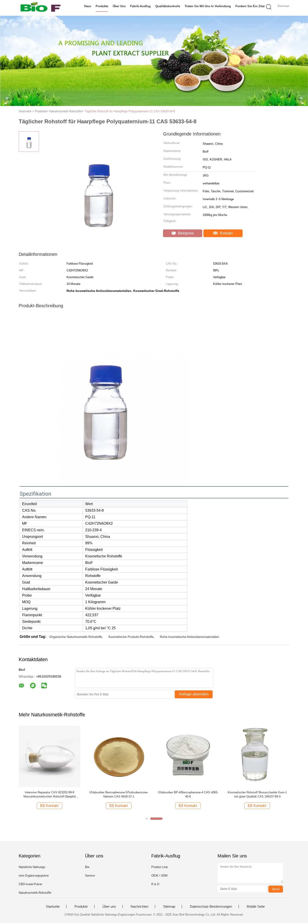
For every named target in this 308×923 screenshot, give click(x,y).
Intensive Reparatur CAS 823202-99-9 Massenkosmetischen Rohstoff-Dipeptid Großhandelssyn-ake (49, 795)
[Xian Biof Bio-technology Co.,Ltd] (41, 8)
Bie (87, 867)
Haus (87, 6)
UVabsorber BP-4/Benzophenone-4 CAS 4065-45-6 (188, 794)
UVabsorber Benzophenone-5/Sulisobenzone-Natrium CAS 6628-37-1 (118, 794)
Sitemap (169, 906)
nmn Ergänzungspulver (34, 875)
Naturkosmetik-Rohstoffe (35, 892)
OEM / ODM (159, 875)
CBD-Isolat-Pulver (30, 884)
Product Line (159, 867)
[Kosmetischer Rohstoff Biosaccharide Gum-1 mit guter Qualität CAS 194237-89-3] (257, 756)
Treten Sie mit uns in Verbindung (208, 6)
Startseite (53, 906)
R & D (155, 884)
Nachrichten (139, 906)
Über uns (119, 6)
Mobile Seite (256, 906)
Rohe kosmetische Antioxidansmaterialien (189, 637)
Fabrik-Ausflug (140, 6)
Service (90, 875)
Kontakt (226, 233)
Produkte (102, 6)
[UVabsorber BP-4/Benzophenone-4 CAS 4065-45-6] (188, 756)
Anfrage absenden (194, 694)
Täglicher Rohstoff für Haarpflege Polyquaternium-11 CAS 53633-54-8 (130, 111)
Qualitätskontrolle (167, 6)
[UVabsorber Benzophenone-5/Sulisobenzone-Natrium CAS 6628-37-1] (118, 756)
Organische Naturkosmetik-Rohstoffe (75, 637)
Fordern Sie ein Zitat (249, 6)
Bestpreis (185, 233)
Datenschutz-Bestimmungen (211, 906)
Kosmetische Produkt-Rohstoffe (131, 637)
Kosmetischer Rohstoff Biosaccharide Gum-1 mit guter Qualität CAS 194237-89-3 (257, 794)
